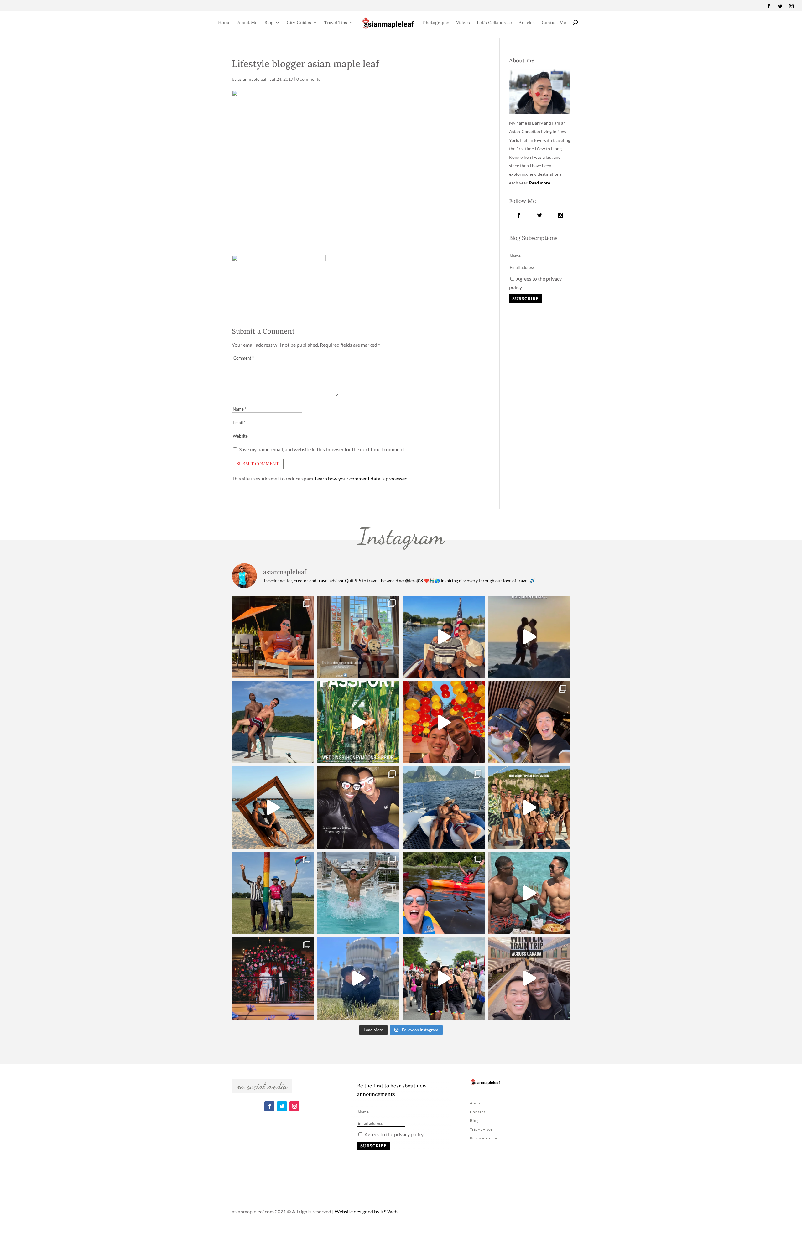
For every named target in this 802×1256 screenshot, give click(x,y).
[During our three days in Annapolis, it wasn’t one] (358, 637)
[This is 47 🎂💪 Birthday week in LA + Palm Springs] (273, 637)
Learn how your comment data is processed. (362, 478)
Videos (463, 22)
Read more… (541, 182)
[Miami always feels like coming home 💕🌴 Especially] (358, 893)
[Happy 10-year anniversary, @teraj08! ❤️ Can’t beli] (358, 807)
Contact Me (554, 22)
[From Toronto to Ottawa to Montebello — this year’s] (444, 893)
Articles (527, 22)
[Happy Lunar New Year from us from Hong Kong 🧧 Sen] (444, 722)
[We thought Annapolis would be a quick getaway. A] (444, 637)
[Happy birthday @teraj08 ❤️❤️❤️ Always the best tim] (273, 722)
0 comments (308, 79)
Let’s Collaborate (494, 22)
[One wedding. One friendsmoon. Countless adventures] (529, 637)
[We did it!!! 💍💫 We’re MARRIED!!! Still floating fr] (273, 978)
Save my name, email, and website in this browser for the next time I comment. (322, 449)
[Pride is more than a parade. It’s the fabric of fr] (444, 978)
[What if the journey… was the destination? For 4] (529, 978)
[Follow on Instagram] (791, 6)
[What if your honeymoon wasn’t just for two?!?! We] (529, 807)
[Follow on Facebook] (768, 6)
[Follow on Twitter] (780, 6)
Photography (436, 22)
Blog (268, 22)
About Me (247, 22)
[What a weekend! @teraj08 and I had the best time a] (273, 893)
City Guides (299, 22)
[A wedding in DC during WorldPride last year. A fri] (358, 722)
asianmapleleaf (252, 79)
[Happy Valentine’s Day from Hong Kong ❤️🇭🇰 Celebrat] (529, 722)
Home (224, 22)
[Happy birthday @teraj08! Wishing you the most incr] (358, 978)
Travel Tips (335, 22)
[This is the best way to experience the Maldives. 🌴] (529, 893)
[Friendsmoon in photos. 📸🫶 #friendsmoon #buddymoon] (444, 807)
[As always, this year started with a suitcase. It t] (273, 807)
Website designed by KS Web (366, 1211)
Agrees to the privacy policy (393, 1134)
